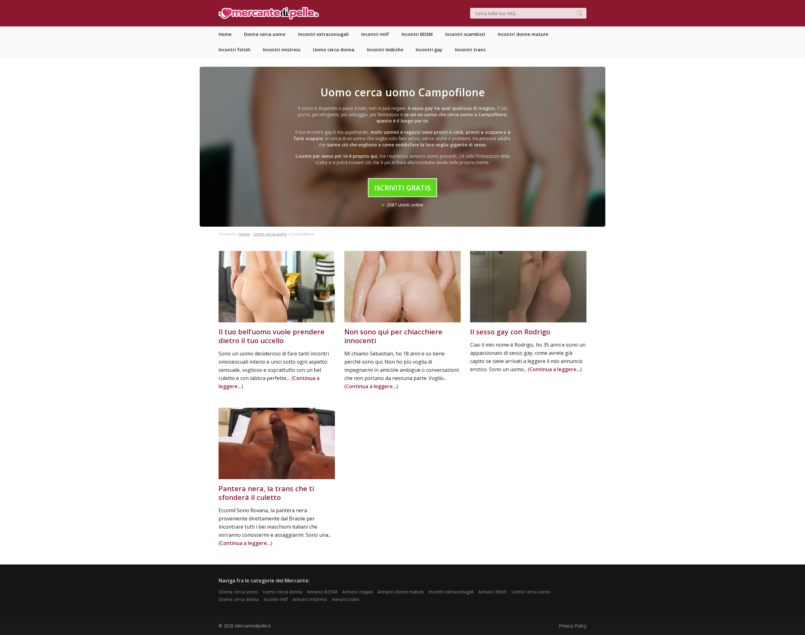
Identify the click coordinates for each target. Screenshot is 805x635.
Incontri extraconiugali (451, 592)
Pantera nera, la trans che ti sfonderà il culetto (266, 493)
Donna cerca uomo (238, 592)
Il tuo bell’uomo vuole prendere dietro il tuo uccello (272, 336)
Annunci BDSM (322, 592)
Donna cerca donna (239, 599)
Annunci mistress (309, 599)
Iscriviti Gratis (402, 187)
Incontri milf (276, 599)
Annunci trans (345, 599)
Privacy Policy (572, 626)
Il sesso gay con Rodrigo (510, 331)
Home (244, 234)
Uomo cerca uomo (270, 234)
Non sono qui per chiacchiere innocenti (393, 336)
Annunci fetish (492, 592)
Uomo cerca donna (282, 592)
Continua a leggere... (371, 386)
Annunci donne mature (401, 592)
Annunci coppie (357, 592)
